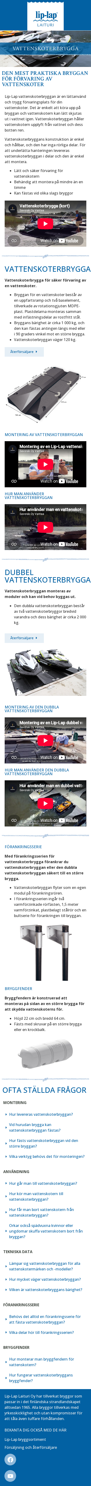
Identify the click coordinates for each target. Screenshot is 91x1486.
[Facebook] (10, 1459)
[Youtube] (10, 1476)
